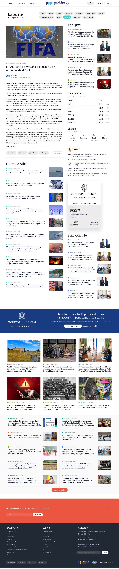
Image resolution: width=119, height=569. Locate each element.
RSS (43, 549)
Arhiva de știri (46, 544)
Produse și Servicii (47, 531)
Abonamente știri (46, 534)
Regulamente (10, 552)
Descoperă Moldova (47, 17)
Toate (42, 13)
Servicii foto (45, 536)
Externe (15, 14)
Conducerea (10, 534)
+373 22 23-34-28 (85, 533)
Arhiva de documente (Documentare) (52, 542)
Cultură (101, 13)
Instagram (23, 153)
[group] (89, 33)
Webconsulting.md (89, 547)
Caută (105, 552)
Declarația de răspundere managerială (17, 549)
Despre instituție (11, 531)
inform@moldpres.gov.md (89, 539)
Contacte (9, 555)
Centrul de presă (46, 539)
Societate (69, 13)
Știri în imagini (88, 17)
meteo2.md (81, 131)
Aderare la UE (91, 13)
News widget (45, 547)
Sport (58, 17)
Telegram (45, 153)
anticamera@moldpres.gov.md (90, 537)
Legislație (9, 539)
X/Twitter (34, 153)
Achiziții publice (11, 544)
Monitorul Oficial (46, 552)
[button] (109, 38)
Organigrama (10, 536)
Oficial (51, 13)
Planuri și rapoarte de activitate (15, 542)
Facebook (13, 153)
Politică (59, 13)
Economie (79, 13)
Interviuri (77, 17)
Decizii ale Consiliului (12, 547)
